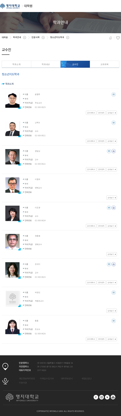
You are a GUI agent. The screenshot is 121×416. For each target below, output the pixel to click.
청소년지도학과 (57, 37)
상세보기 (111, 113)
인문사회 (35, 37)
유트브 (113, 397)
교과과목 (104, 64)
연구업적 (101, 113)
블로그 (107, 397)
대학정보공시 (67, 378)
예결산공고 (87, 378)
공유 (110, 38)
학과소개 (16, 64)
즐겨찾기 (118, 38)
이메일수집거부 (47, 378)
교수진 (75, 64)
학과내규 (46, 64)
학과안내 (17, 37)
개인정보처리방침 (27, 378)
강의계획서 (91, 113)
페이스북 (96, 397)
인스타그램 (101, 397)
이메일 (114, 94)
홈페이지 (114, 151)
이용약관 (23, 382)
